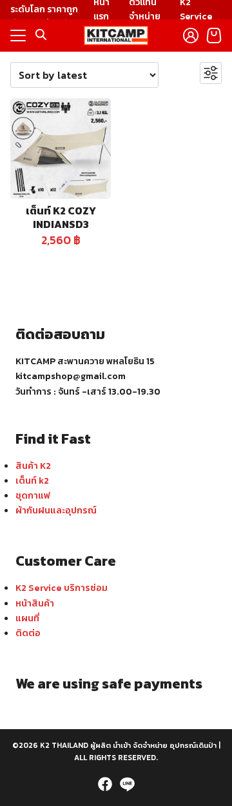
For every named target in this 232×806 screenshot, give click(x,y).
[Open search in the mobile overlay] (41, 35)
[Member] (190, 35)
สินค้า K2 (33, 466)
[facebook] (105, 784)
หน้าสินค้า (34, 603)
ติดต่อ (28, 633)
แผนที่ (27, 618)
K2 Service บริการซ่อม (61, 588)
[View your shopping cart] (214, 35)
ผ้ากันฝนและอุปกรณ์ (56, 510)
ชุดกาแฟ (32, 495)
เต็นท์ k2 (32, 480)
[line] (127, 784)
